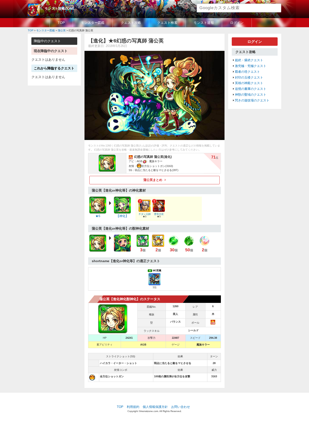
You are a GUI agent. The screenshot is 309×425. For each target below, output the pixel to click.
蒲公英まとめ (152, 180)
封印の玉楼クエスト (249, 77)
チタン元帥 (145, 214)
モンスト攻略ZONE (59, 8)
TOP (61, 23)
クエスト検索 (167, 23)
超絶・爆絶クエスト (249, 60)
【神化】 (122, 216)
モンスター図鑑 (93, 23)
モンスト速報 (204, 23)
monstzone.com (149, 411)
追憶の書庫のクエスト (250, 89)
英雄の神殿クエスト (249, 83)
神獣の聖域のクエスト (250, 94)
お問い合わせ (180, 407)
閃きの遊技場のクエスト (252, 100)
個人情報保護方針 (155, 407)
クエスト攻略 (131, 23)
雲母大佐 (159, 214)
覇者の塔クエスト (247, 71)
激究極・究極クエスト (250, 66)
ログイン (237, 23)
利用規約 (133, 407)
